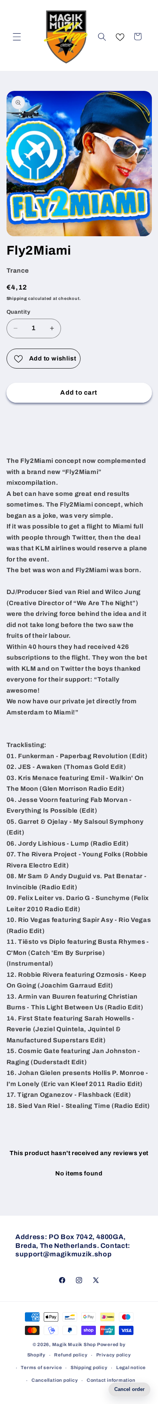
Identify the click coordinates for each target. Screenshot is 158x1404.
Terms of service (41, 1367)
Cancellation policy (54, 1380)
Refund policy (70, 1355)
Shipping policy (89, 1367)
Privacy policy (113, 1355)
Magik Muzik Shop (74, 1344)
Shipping (17, 298)
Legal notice (131, 1367)
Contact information (111, 1380)
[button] (17, 36)
